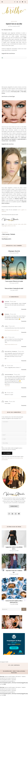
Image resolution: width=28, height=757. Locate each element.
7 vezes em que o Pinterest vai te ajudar (14, 281)
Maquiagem (14, 21)
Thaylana (7, 301)
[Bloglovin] (22, 2)
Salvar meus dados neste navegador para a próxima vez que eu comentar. (12, 448)
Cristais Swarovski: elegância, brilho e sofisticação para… (14, 601)
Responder (23, 309)
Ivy (5, 365)
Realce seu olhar (12, 225)
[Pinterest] (17, 2)
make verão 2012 (22, 224)
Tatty (6, 337)
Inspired (15, 224)
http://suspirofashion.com (11, 344)
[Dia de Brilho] (14, 10)
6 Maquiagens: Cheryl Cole (14, 251)
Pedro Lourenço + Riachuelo (9, 234)
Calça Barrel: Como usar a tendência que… (14, 571)
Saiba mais (14, 506)
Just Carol (7, 385)
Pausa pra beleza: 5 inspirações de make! (14, 288)
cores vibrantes (9, 224)
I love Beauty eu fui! (6, 239)
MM (5, 392)
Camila (6, 326)
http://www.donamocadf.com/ (12, 330)
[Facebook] (14, 2)
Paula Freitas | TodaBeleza (11, 351)
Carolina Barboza (9, 374)
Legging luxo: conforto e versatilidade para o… (14, 548)
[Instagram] (19, 2)
